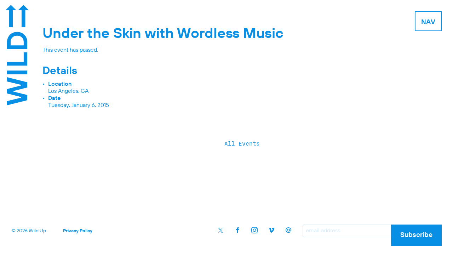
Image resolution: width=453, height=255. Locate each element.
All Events (242, 143)
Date (54, 98)
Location (60, 84)
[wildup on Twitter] (220, 230)
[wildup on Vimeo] (271, 230)
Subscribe (416, 235)
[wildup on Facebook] (237, 230)
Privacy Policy (77, 231)
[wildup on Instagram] (254, 230)
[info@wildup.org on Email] (288, 230)
